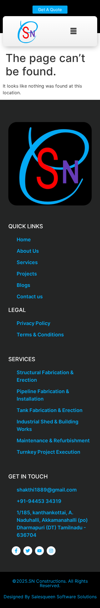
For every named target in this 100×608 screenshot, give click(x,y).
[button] (73, 31)
